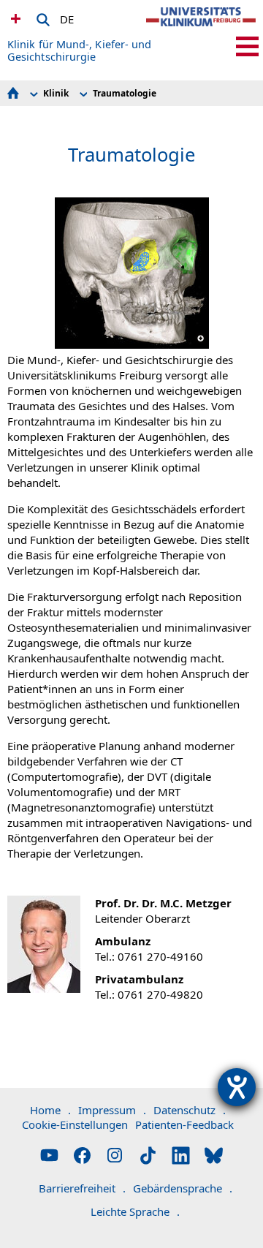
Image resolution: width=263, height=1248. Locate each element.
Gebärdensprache (182, 1188)
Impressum (112, 1110)
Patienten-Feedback (184, 1124)
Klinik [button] (56, 93)
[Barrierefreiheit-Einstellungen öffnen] (237, 1087)
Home (50, 1110)
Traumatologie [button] (124, 93)
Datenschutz (189, 1110)
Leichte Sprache (135, 1211)
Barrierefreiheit (82, 1188)
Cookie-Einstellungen (75, 1124)
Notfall (13, 18)
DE (67, 17)
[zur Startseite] (201, 29)
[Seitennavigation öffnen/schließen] (247, 46)
